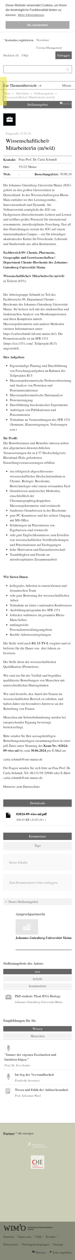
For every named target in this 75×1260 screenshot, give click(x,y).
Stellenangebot (37, 104)
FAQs (25, 55)
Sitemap (58, 1244)
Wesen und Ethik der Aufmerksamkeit (41, 1089)
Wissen (47, 1028)
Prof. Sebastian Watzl (28, 1095)
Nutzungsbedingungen (35, 1244)
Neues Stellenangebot (23, 901)
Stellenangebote (43, 93)
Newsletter (42, 40)
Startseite (8, 1237)
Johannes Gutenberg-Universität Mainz (44, 937)
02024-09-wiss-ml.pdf (31, 814)
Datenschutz (10, 1244)
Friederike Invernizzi (27, 1080)
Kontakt (50, 1237)
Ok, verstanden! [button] (37, 24)
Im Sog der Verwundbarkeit (34, 1074)
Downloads (37, 803)
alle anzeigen (25, 1133)
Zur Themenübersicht (20, 85)
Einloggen (63, 55)
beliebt (37, 979)
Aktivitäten (22, 93)
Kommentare (37, 836)
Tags (37, 845)
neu (37, 971)
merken (67, 103)
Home (7, 93)
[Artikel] (8, 816)
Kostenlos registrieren (19, 40)
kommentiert (37, 986)
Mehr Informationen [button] (31, 15)
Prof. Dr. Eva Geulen (17, 1065)
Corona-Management (49, 48)
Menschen (38, 1036)
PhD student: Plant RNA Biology (38, 996)
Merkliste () (11, 55)
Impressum (24, 1237)
